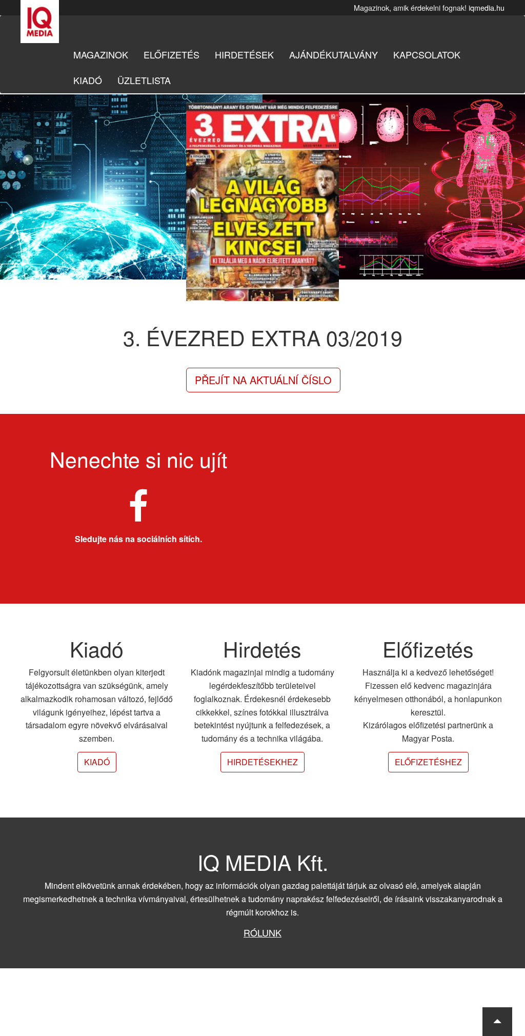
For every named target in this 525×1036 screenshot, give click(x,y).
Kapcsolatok (426, 54)
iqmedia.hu (486, 7)
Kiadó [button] (97, 762)
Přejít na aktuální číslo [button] (263, 379)
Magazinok (100, 54)
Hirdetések (244, 54)
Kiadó (87, 80)
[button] (497, 1021)
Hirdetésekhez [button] (262, 762)
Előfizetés (171, 54)
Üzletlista (144, 80)
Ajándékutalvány (333, 54)
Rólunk (262, 932)
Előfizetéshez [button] (428, 762)
